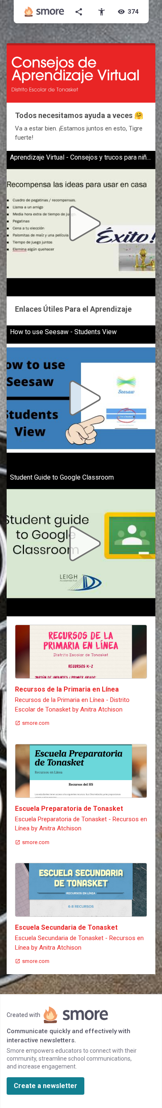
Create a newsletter (45, 1086)
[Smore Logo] (44, 11)
